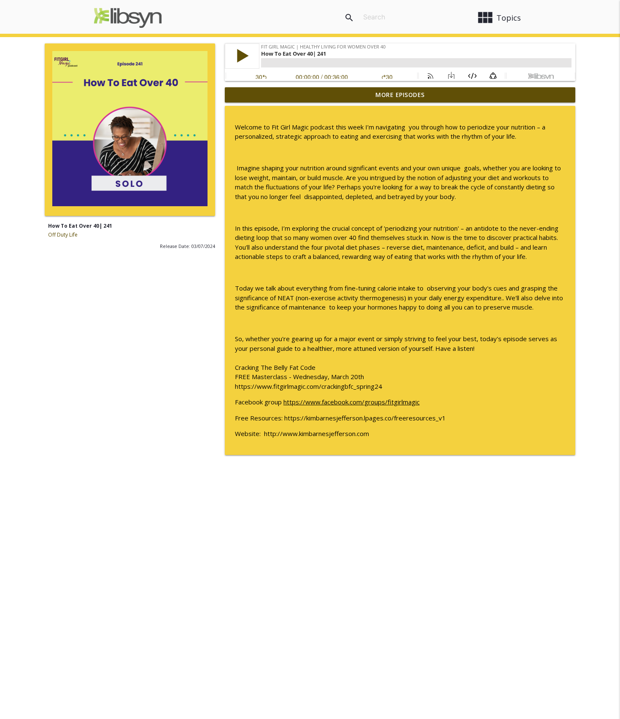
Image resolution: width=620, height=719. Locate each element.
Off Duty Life (63, 234)
